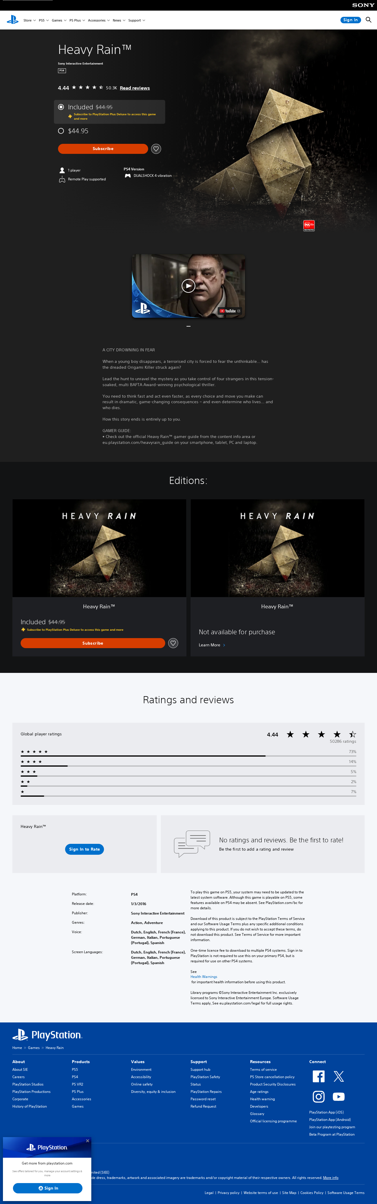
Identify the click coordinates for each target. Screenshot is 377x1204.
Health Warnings (204, 976)
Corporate (20, 1098)
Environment (141, 1069)
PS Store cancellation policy (272, 1076)
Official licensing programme (273, 1121)
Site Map (289, 1192)
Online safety (142, 1084)
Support (134, 20)
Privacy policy (228, 1192)
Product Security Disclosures (273, 1084)
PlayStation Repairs (206, 1091)
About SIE (20, 1069)
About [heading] (18, 1061)
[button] (188, 286)
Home (17, 1047)
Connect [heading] (317, 1061)
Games (57, 20)
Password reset (203, 1098)
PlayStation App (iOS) (326, 1112)
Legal (209, 1192)
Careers (18, 1076)
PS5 (41, 20)
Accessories (96, 20)
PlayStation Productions (31, 1091)
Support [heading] (199, 1061)
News (117, 20)
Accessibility (141, 1076)
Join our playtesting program (332, 1126)
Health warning (262, 1098)
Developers (259, 1106)
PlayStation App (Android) (330, 1119)
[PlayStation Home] (12, 20)
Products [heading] (81, 1061)
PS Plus (75, 20)
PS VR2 (77, 1084)
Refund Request (203, 1106)
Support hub (200, 1069)
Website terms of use (261, 1192)
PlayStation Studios (28, 1084)
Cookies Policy (311, 1192)
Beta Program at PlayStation (332, 1134)
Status (196, 1084)
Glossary (257, 1113)
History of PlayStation (29, 1106)
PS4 (75, 1076)
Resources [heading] (260, 1061)
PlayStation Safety (205, 1076)
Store (28, 20)
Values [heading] (138, 1061)
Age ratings (259, 1091)
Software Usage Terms (346, 1192)
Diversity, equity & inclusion (153, 1091)
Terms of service (263, 1069)
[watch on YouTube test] (230, 311)
